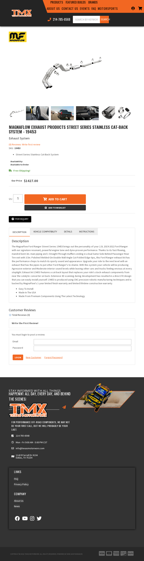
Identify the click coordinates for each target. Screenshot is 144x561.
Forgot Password (53, 357)
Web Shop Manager (74, 554)
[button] (56, 2)
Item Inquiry (21, 218)
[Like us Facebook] (17, 519)
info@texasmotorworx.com (30, 448)
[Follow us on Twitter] (39, 519)
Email (15, 341)
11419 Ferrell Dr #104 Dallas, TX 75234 (27, 456)
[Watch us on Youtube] (25, 519)
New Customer (33, 357)
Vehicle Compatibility (45, 231)
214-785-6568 (23, 435)
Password (18, 347)
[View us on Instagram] (32, 519)
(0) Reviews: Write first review (24, 144)
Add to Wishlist (57, 207)
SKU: (11, 148)
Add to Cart (57, 199)
